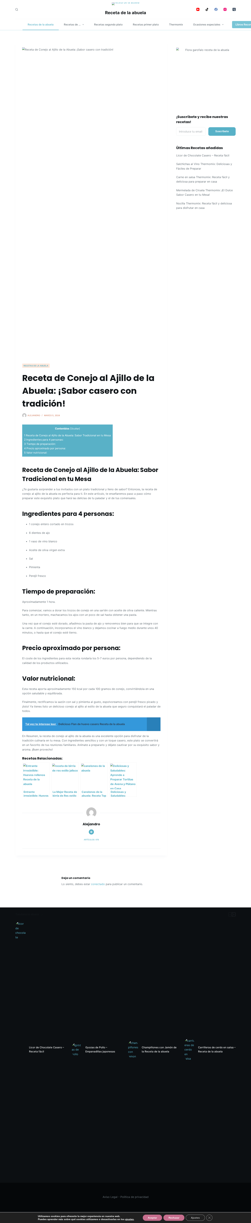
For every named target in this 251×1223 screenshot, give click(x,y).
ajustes (129, 1219)
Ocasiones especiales (206, 24)
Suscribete (222, 131)
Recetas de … (72, 24)
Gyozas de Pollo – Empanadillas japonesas (100, 1049)
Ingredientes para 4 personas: (43, 439)
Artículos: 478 (91, 839)
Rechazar (174, 1217)
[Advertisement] (91, 338)
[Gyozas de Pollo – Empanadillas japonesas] (77, 1049)
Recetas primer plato (146, 24)
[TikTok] (206, 9)
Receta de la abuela (125, 12)
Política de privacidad (134, 1197)
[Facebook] (216, 9)
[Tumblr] (234, 9)
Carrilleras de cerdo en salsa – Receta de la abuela (217, 1049)
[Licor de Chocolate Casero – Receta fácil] (20, 1049)
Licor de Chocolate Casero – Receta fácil (202, 155)
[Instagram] (225, 9)
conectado (98, 884)
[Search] (16, 9)
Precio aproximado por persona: (45, 448)
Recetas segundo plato (108, 24)
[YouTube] (197, 9)
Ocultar (75, 428)
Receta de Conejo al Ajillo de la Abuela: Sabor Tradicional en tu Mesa (67, 435)
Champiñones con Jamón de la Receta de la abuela (159, 1049)
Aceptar (152, 1217)
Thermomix (176, 24)
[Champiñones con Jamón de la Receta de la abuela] (133, 1050)
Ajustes (195, 1217)
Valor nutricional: (35, 452)
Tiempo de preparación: (40, 444)
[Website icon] (91, 832)
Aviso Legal (110, 1197)
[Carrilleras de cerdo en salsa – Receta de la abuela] (189, 1049)
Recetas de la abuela (41, 24)
